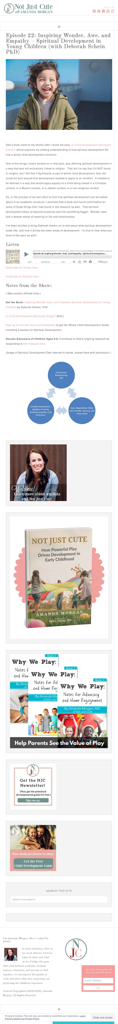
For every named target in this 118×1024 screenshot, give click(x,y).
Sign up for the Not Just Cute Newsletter (30, 325)
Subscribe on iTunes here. (22, 267)
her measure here (34, 343)
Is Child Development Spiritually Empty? (31, 316)
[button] (59, 26)
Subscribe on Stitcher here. (22, 276)
